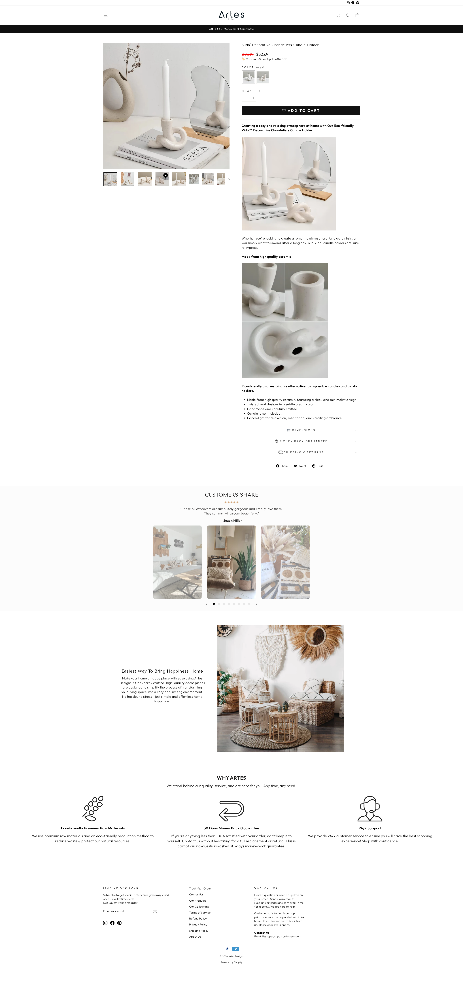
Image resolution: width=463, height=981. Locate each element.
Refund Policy (198, 918)
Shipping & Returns (304, 452)
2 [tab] (219, 604)
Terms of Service (200, 912)
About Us (195, 936)
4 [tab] (229, 604)
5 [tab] (234, 604)
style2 (262, 77)
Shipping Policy (199, 930)
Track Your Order (200, 888)
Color (253, 67)
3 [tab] (224, 604)
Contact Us (196, 894)
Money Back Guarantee (304, 441)
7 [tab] (244, 604)
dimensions (303, 430)
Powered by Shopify (231, 962)
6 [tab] (239, 604)
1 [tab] (214, 604)
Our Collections (199, 906)
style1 (248, 77)
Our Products (197, 900)
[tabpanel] (231, 549)
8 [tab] (249, 604)
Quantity (251, 91)
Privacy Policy (198, 924)
